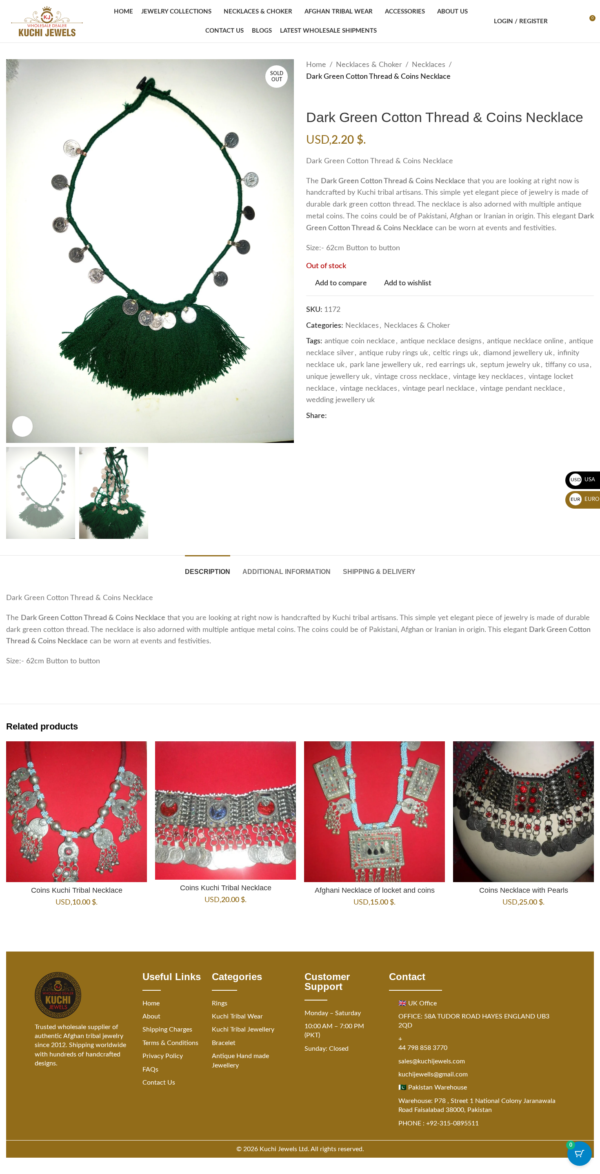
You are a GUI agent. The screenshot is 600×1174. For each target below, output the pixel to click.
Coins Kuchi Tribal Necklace (76, 890)
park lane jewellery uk (385, 365)
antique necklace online (525, 341)
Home (316, 65)
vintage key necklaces (488, 376)
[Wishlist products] (574, 21)
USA (583, 479)
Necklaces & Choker (369, 65)
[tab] (207, 567)
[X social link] (342, 416)
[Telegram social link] (381, 416)
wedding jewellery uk (340, 400)
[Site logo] (47, 21)
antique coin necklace (359, 341)
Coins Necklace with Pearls (523, 890)
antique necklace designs (441, 341)
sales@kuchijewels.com (431, 1061)
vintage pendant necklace (521, 388)
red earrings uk (450, 365)
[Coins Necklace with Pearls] (523, 811)
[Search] (559, 21)
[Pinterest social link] (351, 416)
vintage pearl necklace (438, 388)
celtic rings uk (455, 353)
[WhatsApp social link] (371, 416)
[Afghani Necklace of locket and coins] (374, 811)
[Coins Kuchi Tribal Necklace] (76, 811)
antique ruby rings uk (393, 353)
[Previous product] (311, 96)
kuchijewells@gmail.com (433, 1074)
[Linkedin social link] (361, 416)
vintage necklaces (368, 388)
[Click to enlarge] (22, 426)
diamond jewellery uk (517, 353)
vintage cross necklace (411, 376)
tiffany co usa (567, 365)
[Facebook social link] (332, 416)
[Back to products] (321, 96)
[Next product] (331, 96)
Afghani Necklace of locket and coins (375, 890)
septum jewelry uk (510, 365)
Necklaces (428, 65)
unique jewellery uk (337, 376)
